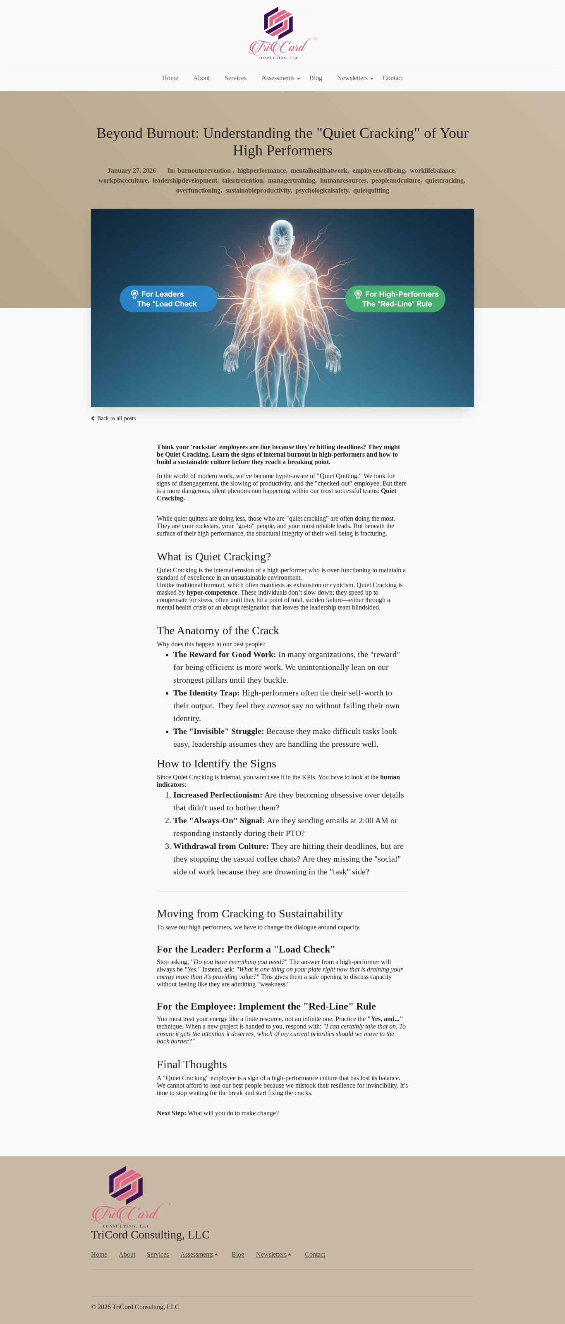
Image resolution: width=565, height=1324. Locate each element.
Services (236, 77)
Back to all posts (116, 418)
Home (170, 77)
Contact (393, 77)
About (201, 77)
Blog (315, 77)
